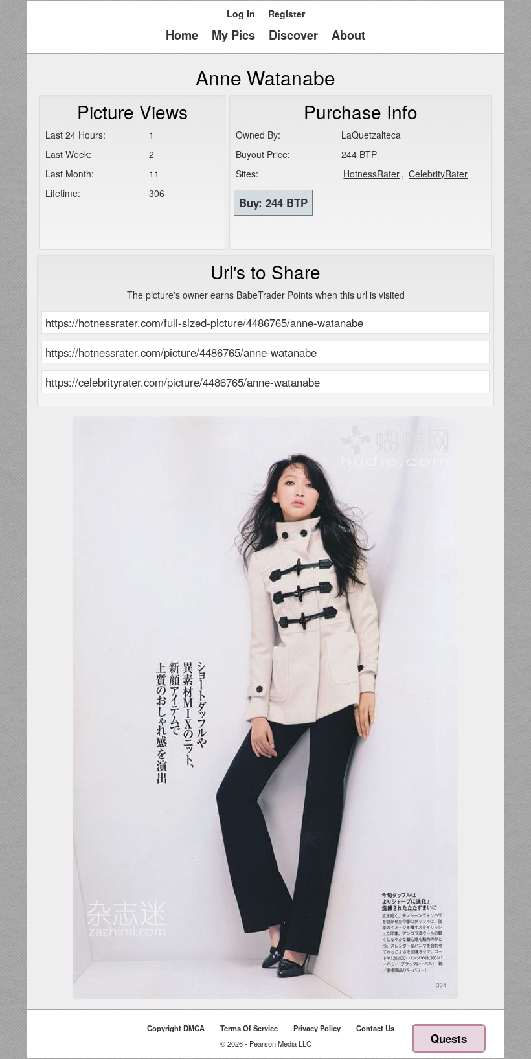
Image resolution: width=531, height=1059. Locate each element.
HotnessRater (371, 173)
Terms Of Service (249, 1028)
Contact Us (375, 1028)
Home (182, 35)
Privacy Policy (317, 1028)
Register (286, 13)
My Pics (233, 35)
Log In (241, 13)
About (348, 35)
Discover (293, 35)
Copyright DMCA (176, 1028)
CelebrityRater (438, 173)
